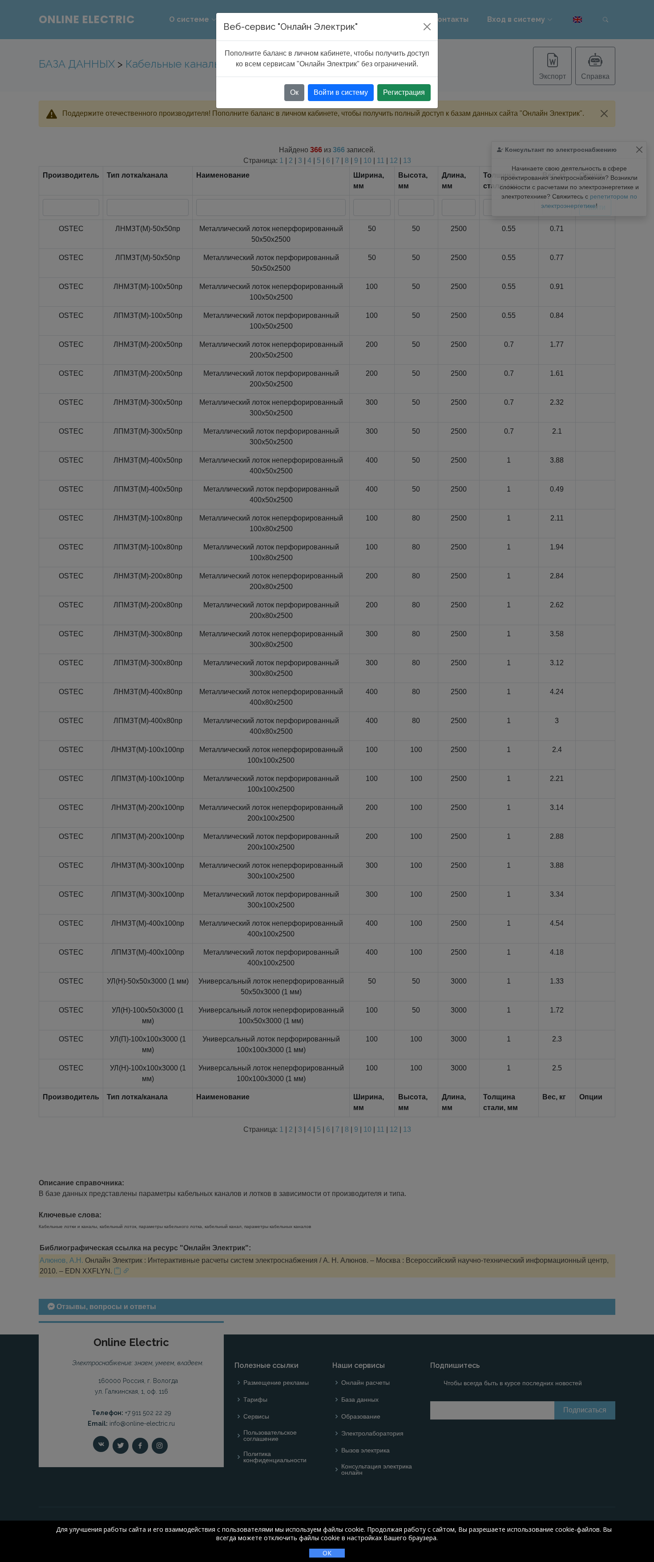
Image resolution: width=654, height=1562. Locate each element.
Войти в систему (341, 92)
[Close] (427, 27)
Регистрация (404, 92)
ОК (327, 1553)
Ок (294, 92)
